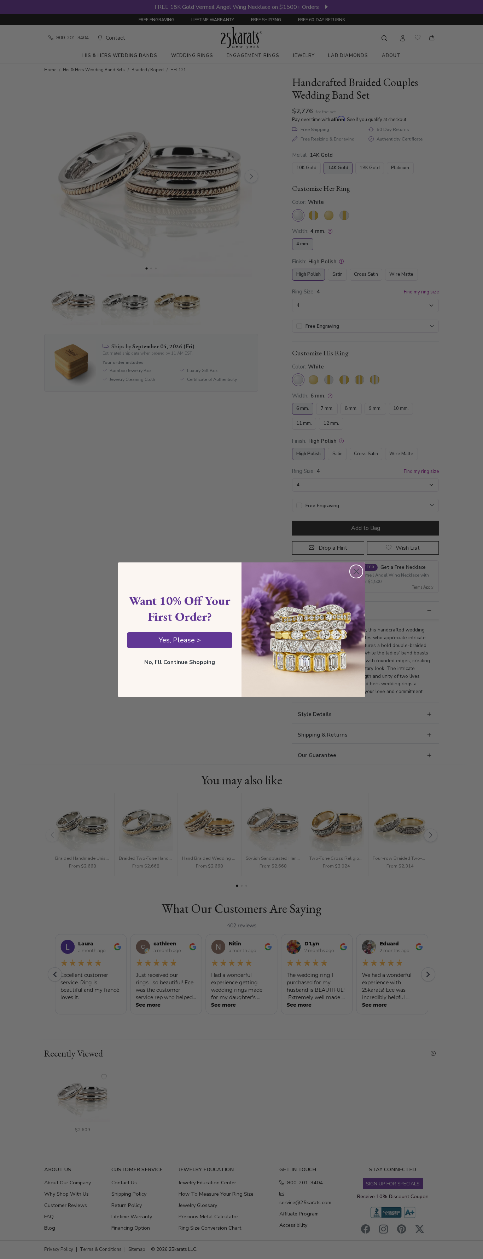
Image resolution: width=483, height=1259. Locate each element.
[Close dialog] (356, 571)
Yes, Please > (180, 640)
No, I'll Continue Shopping (179, 662)
